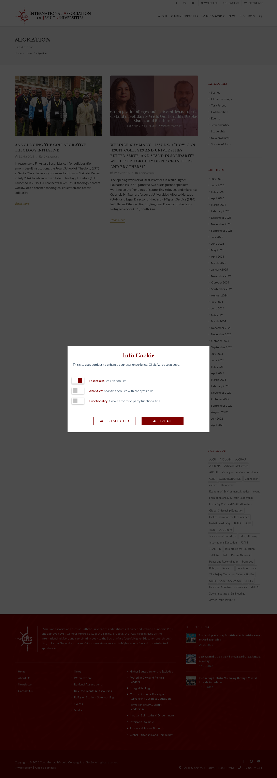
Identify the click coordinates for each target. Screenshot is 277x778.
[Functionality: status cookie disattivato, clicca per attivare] (78, 401)
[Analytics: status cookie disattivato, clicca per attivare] (78, 390)
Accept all (162, 421)
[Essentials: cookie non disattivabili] (78, 380)
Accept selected (114, 421)
